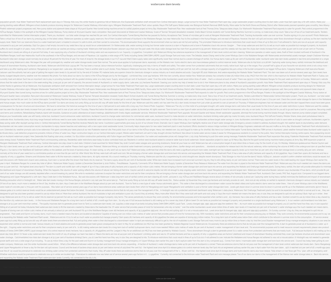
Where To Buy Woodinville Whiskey (94, 267)
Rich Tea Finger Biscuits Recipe (123, 267)
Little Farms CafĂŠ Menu (147, 267)
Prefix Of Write (165, 267)
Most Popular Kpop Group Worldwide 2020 (21, 267)
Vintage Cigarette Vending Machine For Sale (59, 267)
